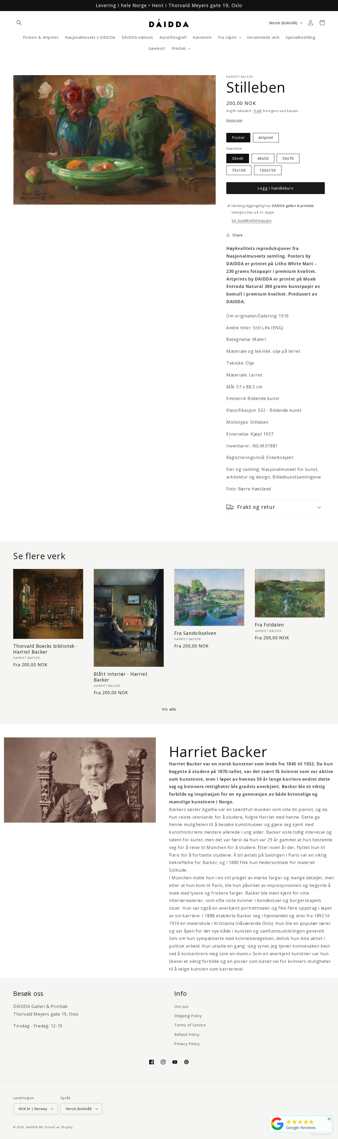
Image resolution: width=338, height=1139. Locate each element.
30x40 (237, 158)
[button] (19, 22)
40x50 (263, 158)
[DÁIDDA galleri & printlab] (277, 1130)
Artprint (266, 137)
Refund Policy (187, 1034)
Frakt (258, 111)
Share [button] (237, 235)
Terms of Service (190, 1024)
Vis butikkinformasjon (252, 220)
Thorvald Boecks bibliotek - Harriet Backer (45, 649)
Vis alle (169, 709)
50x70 (288, 158)
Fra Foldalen (269, 625)
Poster (238, 137)
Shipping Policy (188, 1015)
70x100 (239, 170)
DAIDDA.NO (35, 1127)
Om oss (181, 1006)
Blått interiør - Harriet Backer (120, 677)
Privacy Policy (187, 1043)
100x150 (268, 170)
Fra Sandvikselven (195, 633)
